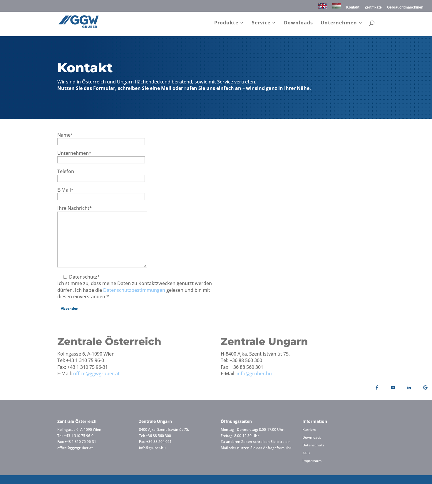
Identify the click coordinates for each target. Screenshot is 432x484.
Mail (224, 447)
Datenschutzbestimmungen (134, 290)
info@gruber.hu (254, 373)
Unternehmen (339, 23)
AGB (306, 452)
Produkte (226, 23)
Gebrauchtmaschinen (405, 7)
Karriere (309, 429)
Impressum (312, 460)
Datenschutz (313, 445)
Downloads (298, 23)
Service (261, 23)
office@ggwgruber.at (96, 373)
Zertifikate (373, 7)
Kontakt (352, 7)
